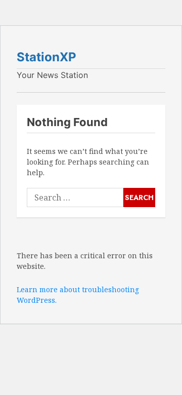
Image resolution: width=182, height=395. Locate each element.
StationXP (46, 57)
